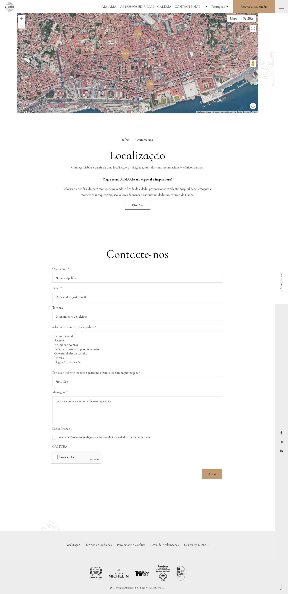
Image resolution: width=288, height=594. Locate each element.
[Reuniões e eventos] (137, 345)
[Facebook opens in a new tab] (281, 433)
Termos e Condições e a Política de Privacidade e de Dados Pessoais (110, 437)
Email (57, 288)
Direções (137, 205)
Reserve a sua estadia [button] (253, 7)
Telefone (57, 307)
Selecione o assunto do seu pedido (74, 327)
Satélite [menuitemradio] (248, 18)
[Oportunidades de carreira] (137, 353)
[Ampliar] (21, 18)
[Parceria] (137, 358)
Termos (254, 112)
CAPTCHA (59, 446)
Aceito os (104, 437)
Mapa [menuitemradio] (233, 18)
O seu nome (60, 269)
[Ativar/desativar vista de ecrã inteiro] (253, 28)
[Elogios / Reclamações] (137, 362)
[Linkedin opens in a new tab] (281, 451)
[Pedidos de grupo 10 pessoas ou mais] (137, 349)
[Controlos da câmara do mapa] (253, 106)
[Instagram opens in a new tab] (281, 442)
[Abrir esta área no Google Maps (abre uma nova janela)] (23, 111)
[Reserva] (137, 340)
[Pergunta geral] (137, 336)
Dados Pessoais (62, 429)
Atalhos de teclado (204, 112)
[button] (219, 7)
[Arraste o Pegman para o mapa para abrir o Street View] (253, 63)
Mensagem (60, 392)
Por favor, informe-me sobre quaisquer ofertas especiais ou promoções (96, 372)
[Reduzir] (21, 25)
